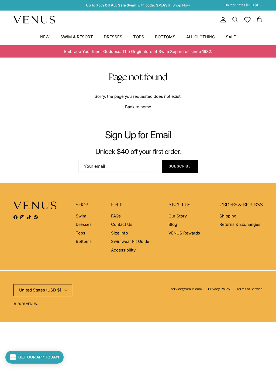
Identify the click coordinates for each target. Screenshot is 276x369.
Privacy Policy (219, 289)
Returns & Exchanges (239, 224)
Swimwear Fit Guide (130, 241)
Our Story (177, 216)
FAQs (116, 216)
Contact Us (121, 224)
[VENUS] (34, 20)
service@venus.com (186, 289)
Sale (231, 36)
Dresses (113, 36)
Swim (81, 216)
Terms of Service (249, 289)
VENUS (31, 304)
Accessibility (123, 250)
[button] (34, 357)
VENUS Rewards (184, 233)
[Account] (222, 19)
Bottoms (165, 36)
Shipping (227, 216)
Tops (138, 36)
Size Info (119, 233)
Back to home (138, 106)
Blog (172, 224)
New (45, 36)
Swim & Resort (76, 36)
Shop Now (181, 5)
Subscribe (180, 166)
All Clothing (200, 36)
